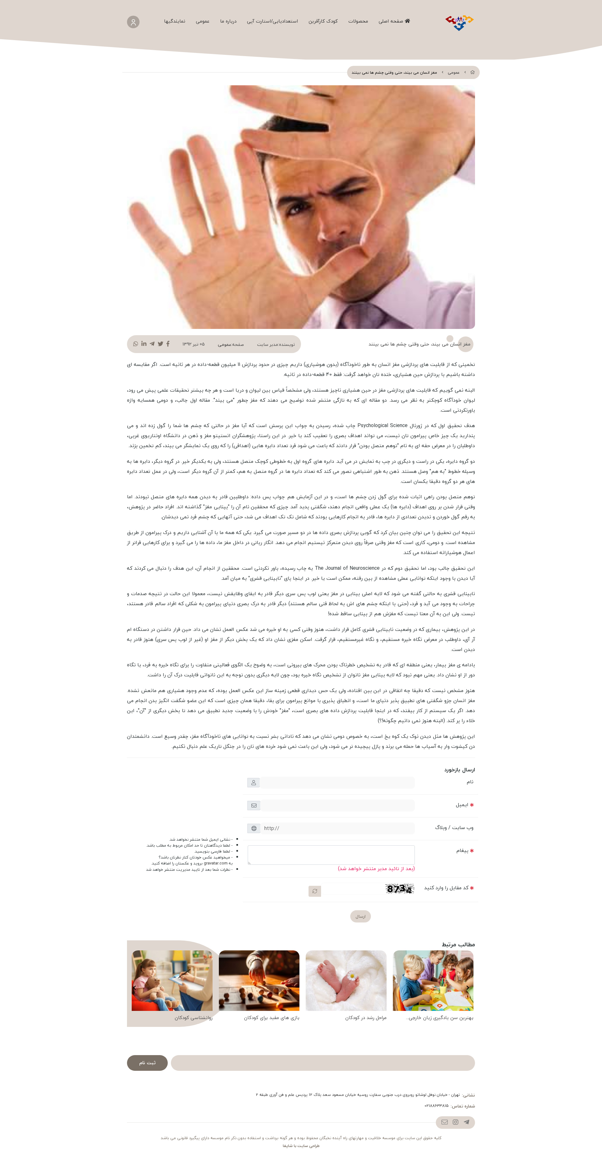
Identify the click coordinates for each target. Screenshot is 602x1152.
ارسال (361, 916)
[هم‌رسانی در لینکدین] (143, 344)
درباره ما (228, 21)
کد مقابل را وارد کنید (446, 887)
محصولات (358, 21)
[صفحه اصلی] (472, 72)
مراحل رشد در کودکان (366, 1018)
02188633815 (437, 1106)
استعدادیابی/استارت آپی (272, 21)
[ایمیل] (444, 1122)
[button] (467, 988)
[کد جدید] (315, 891)
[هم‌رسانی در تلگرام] (152, 344)
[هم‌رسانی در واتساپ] (135, 344)
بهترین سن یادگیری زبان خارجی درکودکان (441, 1018)
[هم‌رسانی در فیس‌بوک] (167, 344)
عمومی (202, 21)
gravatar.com (216, 863)
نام (470, 781)
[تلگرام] (466, 1122)
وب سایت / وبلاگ (454, 827)
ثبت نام (147, 1063)
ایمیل (462, 804)
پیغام (462, 850)
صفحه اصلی (392, 21)
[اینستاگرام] (455, 1122)
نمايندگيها (174, 21)
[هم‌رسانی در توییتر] (160, 344)
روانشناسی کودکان (194, 1018)
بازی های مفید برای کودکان (271, 1018)
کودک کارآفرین (323, 21)
